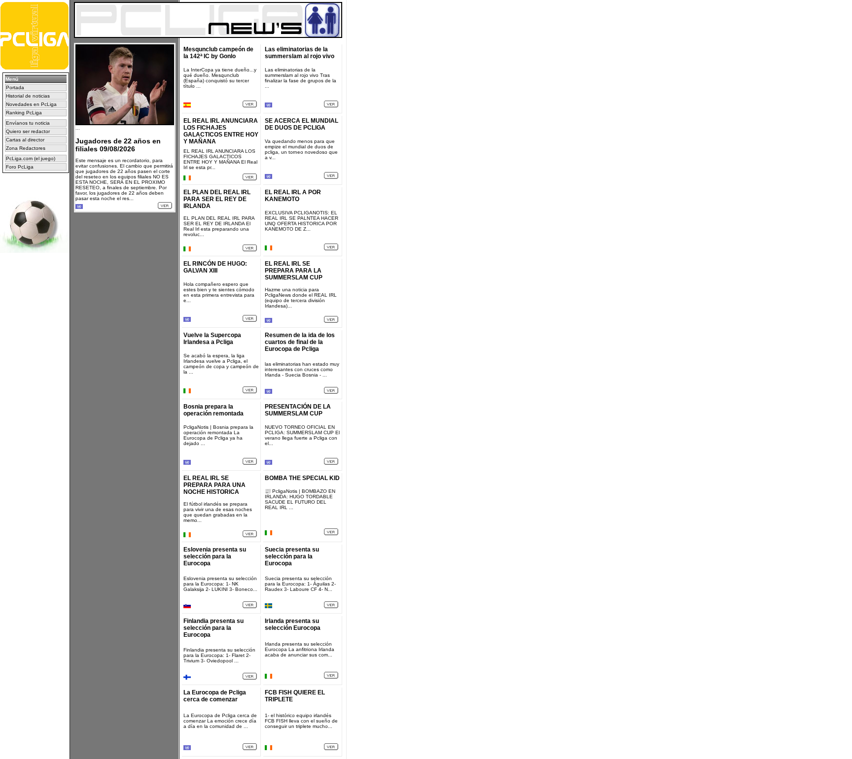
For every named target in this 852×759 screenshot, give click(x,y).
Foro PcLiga (20, 167)
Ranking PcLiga (24, 112)
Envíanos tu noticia (28, 123)
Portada (15, 87)
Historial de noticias (28, 96)
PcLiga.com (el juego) (30, 158)
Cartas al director (25, 139)
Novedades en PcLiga (31, 104)
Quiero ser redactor (28, 131)
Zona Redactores (25, 148)
